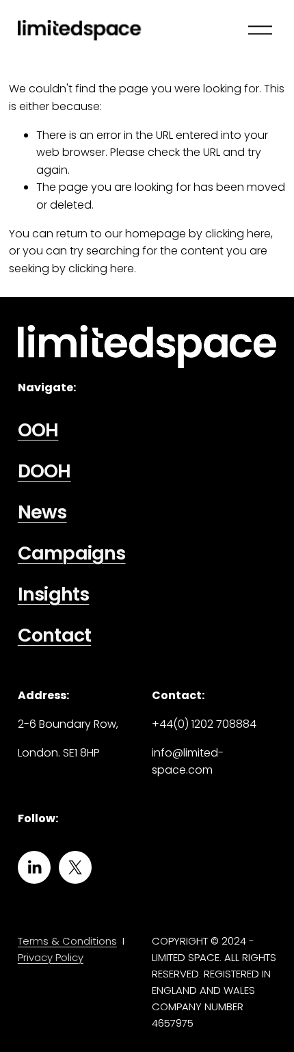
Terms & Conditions (67, 941)
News (42, 512)
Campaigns (72, 553)
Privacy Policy (50, 957)
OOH (38, 430)
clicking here (238, 233)
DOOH (44, 471)
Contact (54, 635)
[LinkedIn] (34, 867)
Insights (54, 594)
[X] (75, 867)
